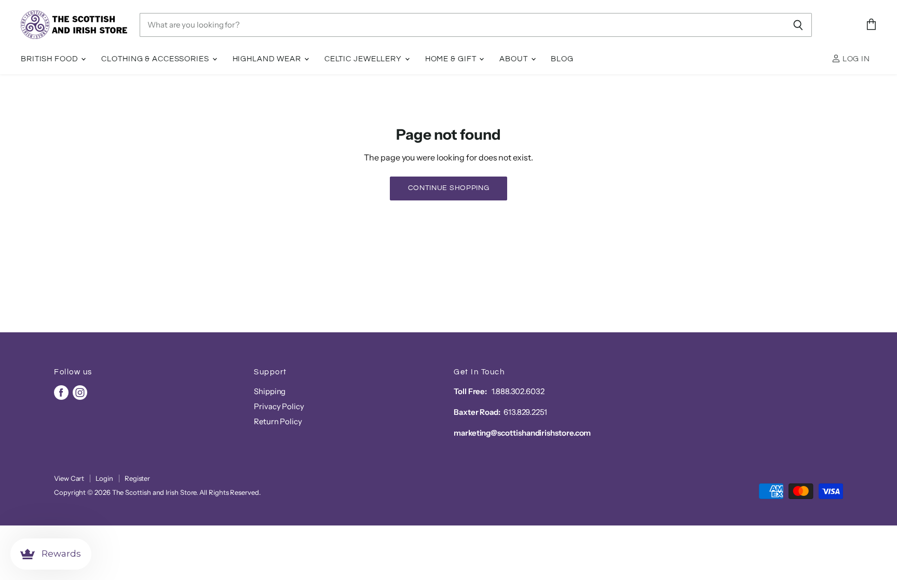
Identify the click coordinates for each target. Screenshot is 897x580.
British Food (50, 59)
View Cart (69, 478)
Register (137, 478)
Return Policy (278, 421)
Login (104, 478)
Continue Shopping (449, 188)
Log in (855, 59)
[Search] (798, 25)
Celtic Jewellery (364, 59)
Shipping (270, 391)
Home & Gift (452, 59)
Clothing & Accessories (156, 59)
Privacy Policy (279, 406)
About (514, 59)
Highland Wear (268, 59)
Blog (562, 59)
